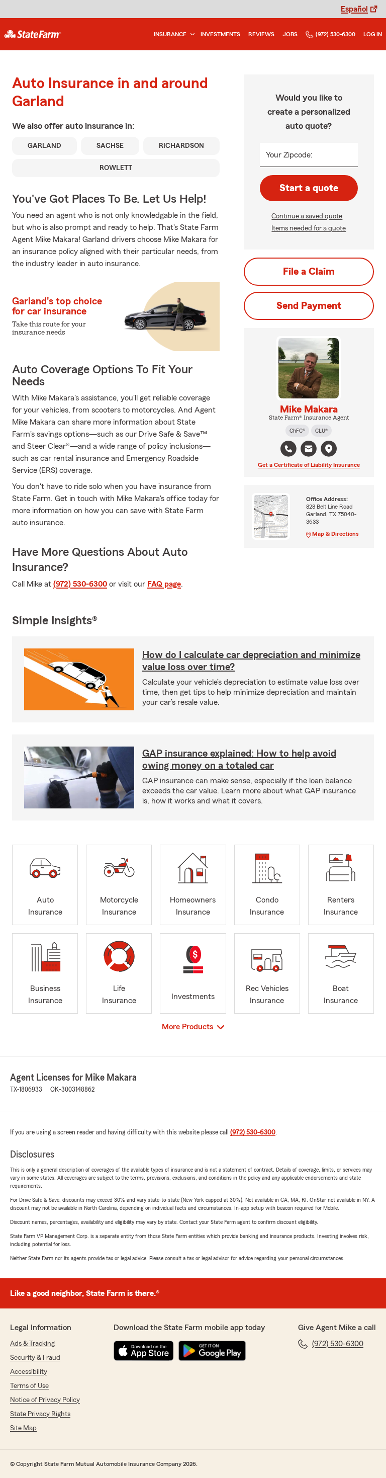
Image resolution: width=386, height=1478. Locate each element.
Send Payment (308, 306)
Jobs (290, 34)
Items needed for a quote (308, 228)
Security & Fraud (35, 1357)
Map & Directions (335, 534)
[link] (32, 34)
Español (354, 9)
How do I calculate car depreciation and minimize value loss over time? (251, 661)
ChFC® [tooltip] (297, 431)
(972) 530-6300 (335, 34)
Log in (372, 34)
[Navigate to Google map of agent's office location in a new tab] (329, 449)
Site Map (23, 1428)
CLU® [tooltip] (321, 431)
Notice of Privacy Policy (45, 1400)
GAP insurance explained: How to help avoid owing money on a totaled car (239, 760)
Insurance (170, 34)
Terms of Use (29, 1385)
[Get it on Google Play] (212, 1351)
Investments (220, 34)
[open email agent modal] (309, 450)
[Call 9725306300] (288, 449)
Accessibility (28, 1371)
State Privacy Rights (40, 1414)
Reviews (261, 34)
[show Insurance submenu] (190, 34)
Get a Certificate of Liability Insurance (309, 465)
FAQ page (164, 584)
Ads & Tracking (32, 1343)
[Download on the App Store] (144, 1351)
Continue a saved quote (306, 216)
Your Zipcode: (289, 155)
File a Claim (309, 272)
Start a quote (308, 188)
